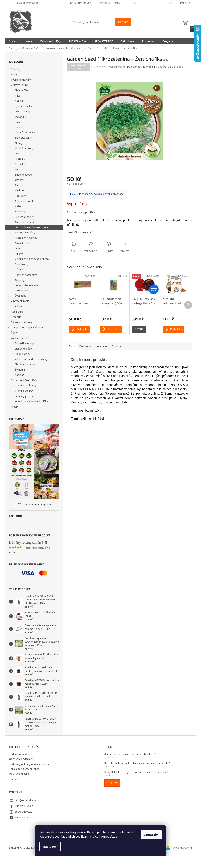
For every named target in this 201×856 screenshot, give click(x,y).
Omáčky (20, 280)
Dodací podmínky (80, 3)
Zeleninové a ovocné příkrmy (32, 259)
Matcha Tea (21, 90)
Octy (18, 249)
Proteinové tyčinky (26, 238)
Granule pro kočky (25, 385)
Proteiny (20, 159)
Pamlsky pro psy (24, 396)
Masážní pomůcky (25, 364)
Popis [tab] (72, 346)
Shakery (20, 191)
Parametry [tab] (85, 346)
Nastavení (50, 846)
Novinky (15, 69)
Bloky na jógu (22, 354)
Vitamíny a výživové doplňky (31, 401)
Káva (18, 96)
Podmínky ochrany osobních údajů (29, 764)
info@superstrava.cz (27, 800)
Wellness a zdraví (21, 338)
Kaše (18, 206)
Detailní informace (77, 232)
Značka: (170, 67)
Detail (139, 329)
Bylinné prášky (23, 106)
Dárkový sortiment (22, 322)
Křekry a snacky (24, 217)
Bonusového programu (110, 194)
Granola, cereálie (25, 201)
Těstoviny (21, 196)
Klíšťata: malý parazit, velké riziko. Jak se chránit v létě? (137, 763)
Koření (19, 127)
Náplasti (19, 375)
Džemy (19, 270)
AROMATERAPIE (20, 301)
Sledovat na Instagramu (37, 504)
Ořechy (19, 180)
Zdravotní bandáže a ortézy (31, 359)
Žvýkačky (20, 296)
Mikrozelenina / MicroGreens (31, 228)
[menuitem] (13, 41)
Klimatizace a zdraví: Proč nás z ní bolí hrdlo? (130, 754)
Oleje (18, 154)
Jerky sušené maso (26, 285)
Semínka (20, 164)
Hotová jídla (22, 291)
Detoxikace (17, 307)
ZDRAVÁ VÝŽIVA (20, 85)
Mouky (19, 143)
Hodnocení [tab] (102, 346)
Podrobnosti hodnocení (141, 67)
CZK (170, 3)
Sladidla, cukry (23, 138)
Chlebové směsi (24, 222)
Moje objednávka (19, 774)
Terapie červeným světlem (27, 328)
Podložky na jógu (25, 343)
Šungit (14, 333)
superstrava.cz (24, 812)
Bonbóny (20, 212)
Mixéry (15, 407)
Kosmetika (17, 312)
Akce (14, 75)
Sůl (16, 170)
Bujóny (19, 254)
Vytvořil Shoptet (182, 848)
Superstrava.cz (24, 806)
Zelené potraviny (25, 133)
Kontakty (14, 779)
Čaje (17, 185)
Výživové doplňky (21, 80)
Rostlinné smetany (26, 275)
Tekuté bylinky (23, 243)
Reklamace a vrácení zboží (24, 769)
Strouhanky (21, 264)
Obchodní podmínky (111, 3)
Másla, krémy (22, 111)
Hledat (123, 22)
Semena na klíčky (25, 233)
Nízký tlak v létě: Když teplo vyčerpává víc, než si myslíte (137, 772)
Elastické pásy (23, 349)
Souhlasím (151, 835)
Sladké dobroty (24, 148)
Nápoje (19, 101)
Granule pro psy (24, 391)
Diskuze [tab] (116, 346)
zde (114, 836)
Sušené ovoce (23, 175)
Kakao (18, 122)
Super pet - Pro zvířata (24, 380)
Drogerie (16, 317)
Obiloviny (20, 117)
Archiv (112, 783)
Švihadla (20, 370)
